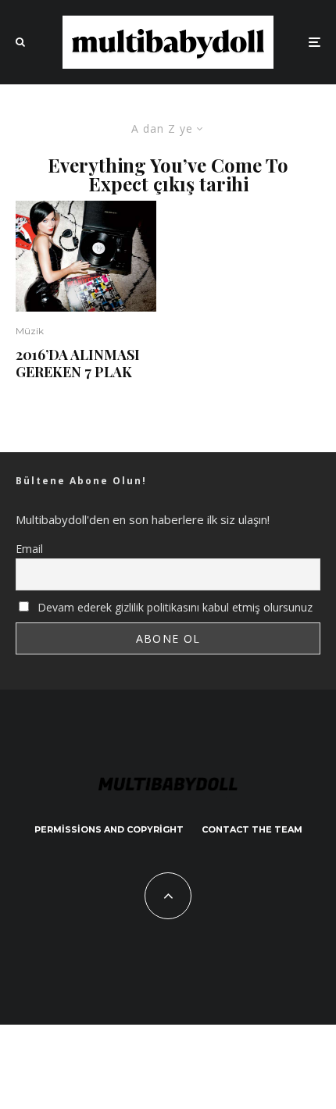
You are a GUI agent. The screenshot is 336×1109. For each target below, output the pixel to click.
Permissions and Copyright (109, 829)
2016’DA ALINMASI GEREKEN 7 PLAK (78, 363)
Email (29, 548)
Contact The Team (252, 829)
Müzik (30, 331)
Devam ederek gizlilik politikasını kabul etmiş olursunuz (173, 607)
